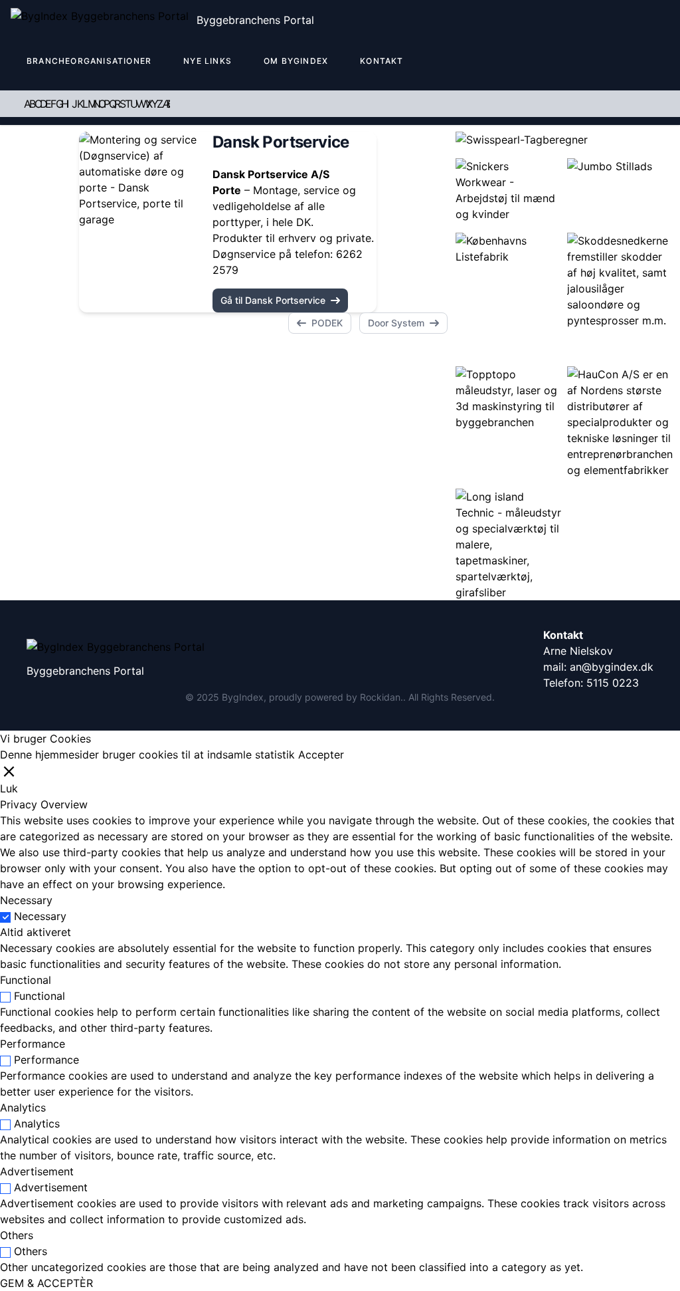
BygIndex (243, 697)
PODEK (327, 322)
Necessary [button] (26, 900)
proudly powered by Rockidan (334, 697)
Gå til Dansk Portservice (272, 300)
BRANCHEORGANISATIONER (89, 61)
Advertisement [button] (37, 1171)
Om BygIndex (296, 61)
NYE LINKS (207, 61)
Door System (396, 322)
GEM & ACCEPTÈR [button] (46, 1283)
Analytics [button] (23, 1107)
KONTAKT (381, 61)
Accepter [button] (321, 754)
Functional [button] (25, 980)
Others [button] (16, 1235)
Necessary (40, 916)
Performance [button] (32, 1043)
